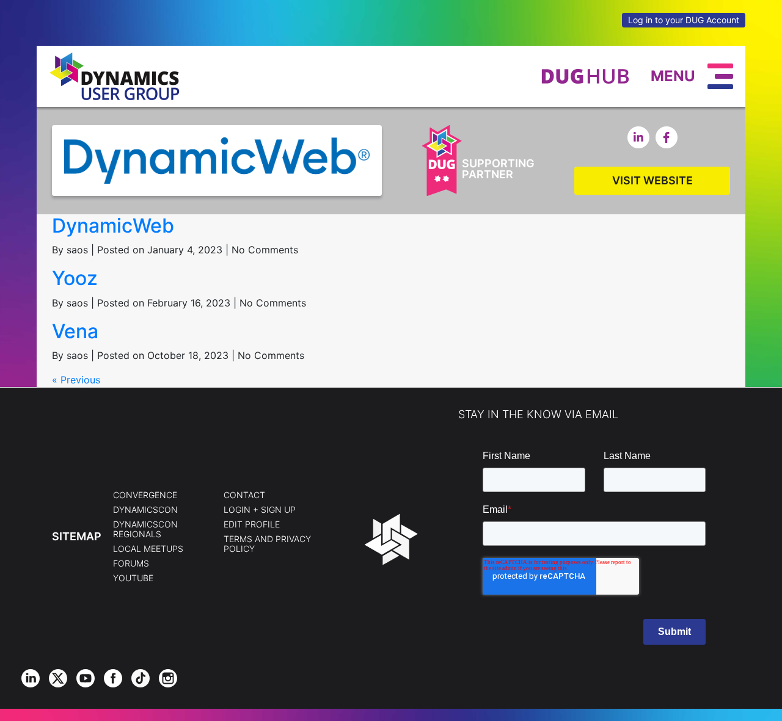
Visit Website (652, 180)
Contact (244, 495)
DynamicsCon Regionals (145, 529)
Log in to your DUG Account (683, 20)
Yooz (75, 278)
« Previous (76, 380)
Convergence (145, 495)
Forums (131, 563)
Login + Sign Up (260, 510)
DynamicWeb (113, 225)
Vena (75, 331)
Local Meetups (148, 549)
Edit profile (252, 524)
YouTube (133, 578)
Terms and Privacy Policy (267, 544)
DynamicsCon (145, 510)
